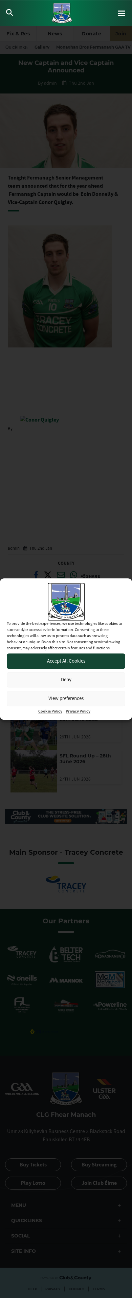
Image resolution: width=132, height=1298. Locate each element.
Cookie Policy (50, 711)
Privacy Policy (78, 711)
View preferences (66, 698)
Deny (66, 679)
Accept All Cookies (66, 660)
